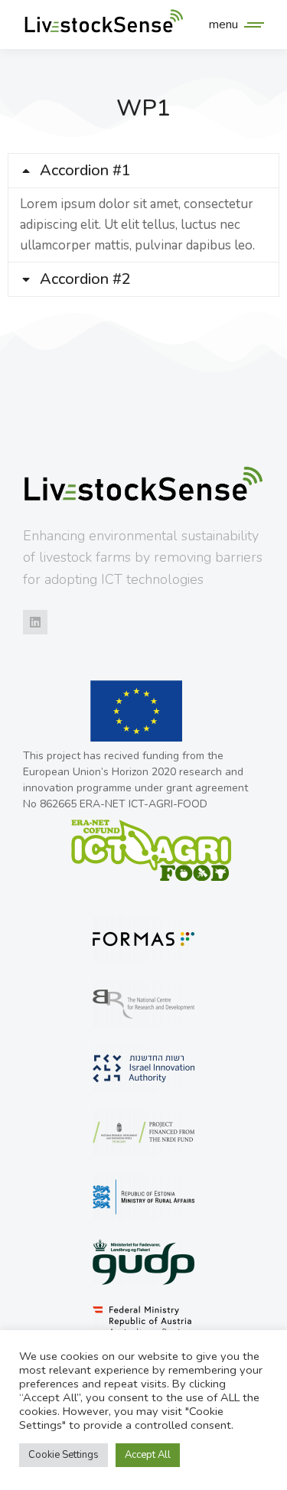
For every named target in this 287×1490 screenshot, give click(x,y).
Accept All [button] (148, 1455)
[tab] (143, 170)
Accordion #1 (85, 170)
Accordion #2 (85, 279)
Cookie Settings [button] (63, 1455)
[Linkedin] (35, 622)
